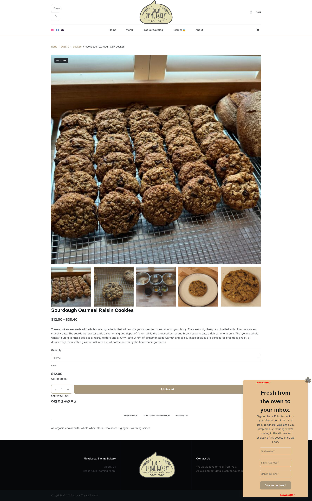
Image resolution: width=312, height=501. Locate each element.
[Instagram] (52, 30)
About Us (110, 466)
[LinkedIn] (62, 401)
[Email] (62, 30)
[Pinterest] (59, 401)
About (199, 29)
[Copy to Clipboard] (75, 401)
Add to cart (167, 389)
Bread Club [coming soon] (99, 470)
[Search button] (55, 16)
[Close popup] (308, 380)
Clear (54, 365)
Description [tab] (130, 415)
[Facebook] (57, 30)
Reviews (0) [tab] (182, 415)
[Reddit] (65, 401)
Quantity (56, 350)
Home (112, 29)
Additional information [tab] (156, 415)
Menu (129, 29)
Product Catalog (153, 29)
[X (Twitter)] (55, 401)
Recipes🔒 (179, 29)
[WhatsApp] (68, 401)
